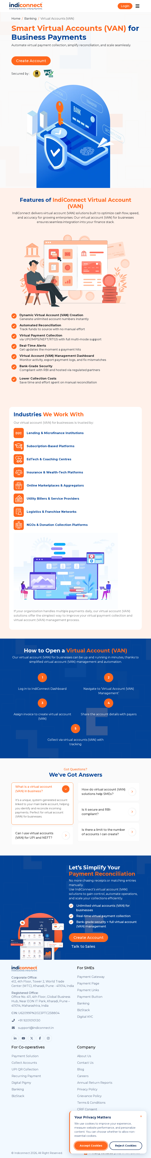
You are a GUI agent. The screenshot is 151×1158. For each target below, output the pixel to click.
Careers (82, 1076)
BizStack (83, 1010)
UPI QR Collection (25, 1069)
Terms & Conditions (91, 1102)
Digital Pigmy (21, 1082)
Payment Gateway (91, 977)
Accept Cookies (91, 1145)
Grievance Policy (89, 1096)
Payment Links (88, 990)
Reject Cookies (125, 1145)
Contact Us (85, 1063)
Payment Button (89, 997)
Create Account (31, 61)
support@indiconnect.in (36, 1028)
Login (125, 6)
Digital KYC (85, 1016)
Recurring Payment (26, 1076)
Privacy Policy (87, 1089)
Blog (80, 1069)
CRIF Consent (87, 1109)
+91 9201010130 (29, 1020)
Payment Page (88, 983)
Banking (30, 18)
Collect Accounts (24, 1063)
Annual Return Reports (94, 1082)
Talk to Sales (83, 946)
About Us (84, 1056)
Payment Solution (25, 1056)
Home (15, 18)
